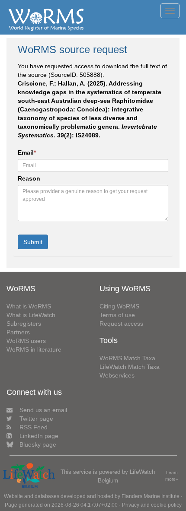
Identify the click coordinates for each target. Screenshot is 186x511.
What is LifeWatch (30, 314)
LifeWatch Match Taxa (129, 366)
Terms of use (117, 314)
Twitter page (36, 418)
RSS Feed (33, 427)
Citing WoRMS (119, 306)
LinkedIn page (38, 435)
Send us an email (43, 409)
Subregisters (23, 323)
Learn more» (171, 476)
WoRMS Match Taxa (127, 358)
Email (27, 152)
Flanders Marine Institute (151, 496)
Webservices (117, 375)
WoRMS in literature (33, 349)
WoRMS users (26, 340)
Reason (29, 178)
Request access (121, 323)
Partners (18, 332)
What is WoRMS (28, 306)
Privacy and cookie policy (152, 505)
